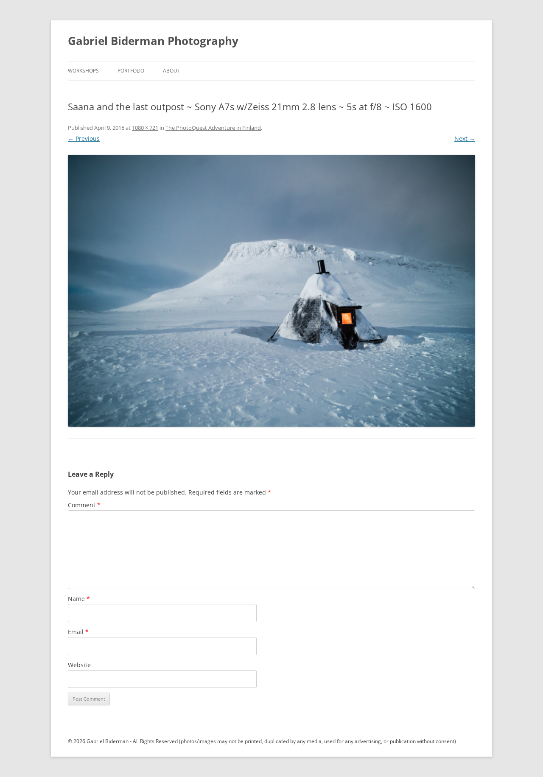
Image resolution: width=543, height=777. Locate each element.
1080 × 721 (145, 127)
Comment (84, 505)
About (171, 70)
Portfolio (131, 70)
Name (79, 599)
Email (78, 632)
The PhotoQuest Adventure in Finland (213, 127)
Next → (464, 138)
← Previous (84, 138)
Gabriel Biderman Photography (153, 40)
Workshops (83, 70)
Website (79, 665)
